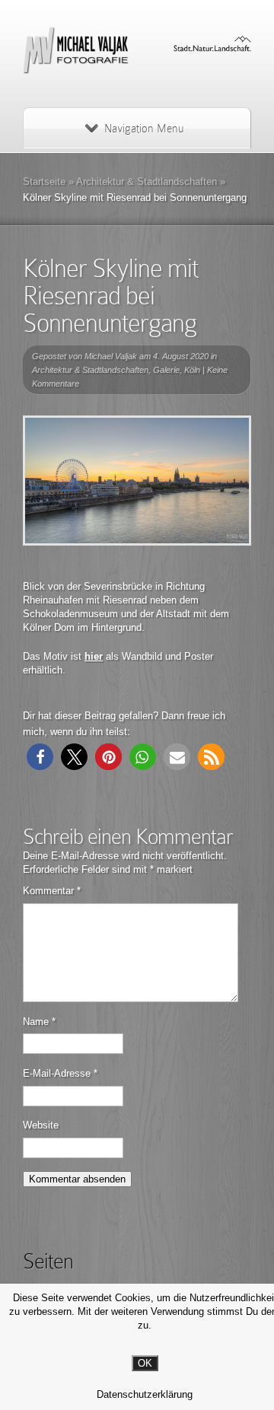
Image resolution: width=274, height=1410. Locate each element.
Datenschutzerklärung (145, 1394)
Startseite (44, 181)
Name (39, 1021)
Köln (192, 369)
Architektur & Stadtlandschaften (146, 181)
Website (41, 1125)
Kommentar (52, 890)
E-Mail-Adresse (60, 1073)
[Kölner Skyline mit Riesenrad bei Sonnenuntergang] (137, 480)
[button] (40, 756)
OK (145, 1363)
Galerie (166, 369)
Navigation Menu (143, 129)
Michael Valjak (110, 356)
